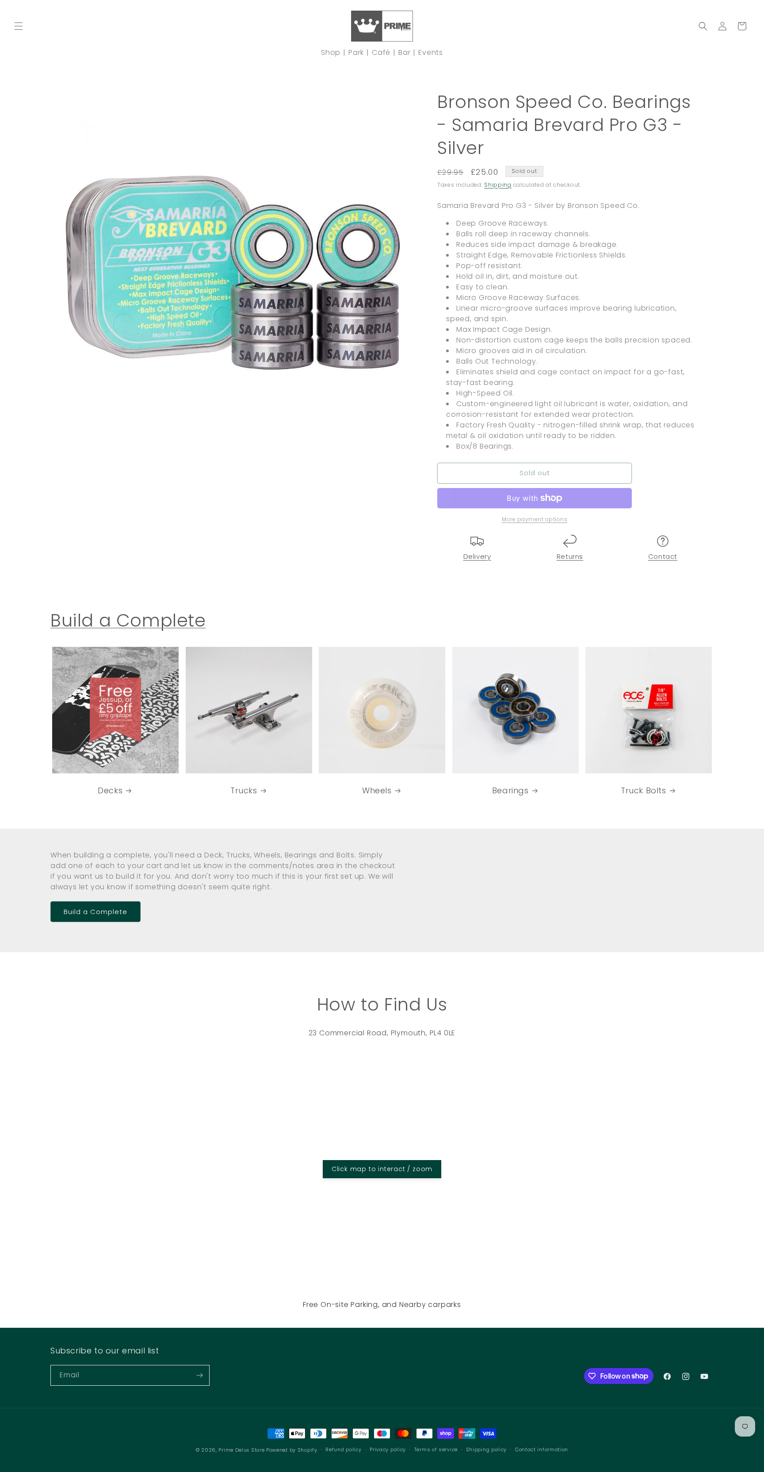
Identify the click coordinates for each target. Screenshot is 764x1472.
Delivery (477, 556)
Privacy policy (388, 1449)
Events (430, 52)
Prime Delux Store (241, 1449)
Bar (404, 52)
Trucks (243, 790)
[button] (18, 26)
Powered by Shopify (291, 1449)
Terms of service (436, 1449)
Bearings (510, 790)
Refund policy (343, 1449)
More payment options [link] (534, 519)
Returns (570, 556)
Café (381, 52)
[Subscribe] (199, 1375)
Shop (330, 52)
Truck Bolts (643, 790)
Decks (110, 790)
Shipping (498, 184)
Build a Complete (128, 620)
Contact (662, 556)
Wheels (377, 790)
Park (356, 52)
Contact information (541, 1449)
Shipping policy (486, 1449)
